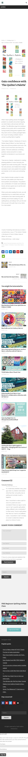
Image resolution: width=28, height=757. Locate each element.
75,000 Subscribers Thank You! (10, 372)
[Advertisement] (14, 24)
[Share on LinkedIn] (10, 251)
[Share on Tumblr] (14, 251)
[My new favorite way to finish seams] (14, 276)
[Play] (3, 623)
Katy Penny (19, 243)
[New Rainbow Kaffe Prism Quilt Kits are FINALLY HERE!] (14, 297)
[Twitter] (10, 702)
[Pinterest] (14, 702)
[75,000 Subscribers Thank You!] (14, 363)
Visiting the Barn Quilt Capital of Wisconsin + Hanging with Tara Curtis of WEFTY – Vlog (14, 447)
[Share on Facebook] (2, 251)
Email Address (3, 749)
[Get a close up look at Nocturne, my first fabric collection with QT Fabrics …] (14, 341)
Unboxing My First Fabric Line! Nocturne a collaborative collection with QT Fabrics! (13, 395)
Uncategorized (13, 88)
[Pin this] (17, 251)
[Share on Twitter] (6, 251)
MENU (4, 7)
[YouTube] (6, 702)
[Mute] (22, 623)
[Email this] (3, 256)
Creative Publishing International (10, 243)
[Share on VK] (21, 251)
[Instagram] (21, 702)
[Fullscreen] (24, 623)
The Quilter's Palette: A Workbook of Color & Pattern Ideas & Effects (12, 245)
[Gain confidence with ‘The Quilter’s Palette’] (14, 409)
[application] (14, 618)
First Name (2, 744)
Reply (3, 489)
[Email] (17, 702)
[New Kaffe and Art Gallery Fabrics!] (14, 319)
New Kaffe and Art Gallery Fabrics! (12, 328)
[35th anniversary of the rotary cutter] (14, 265)
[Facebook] (2, 702)
